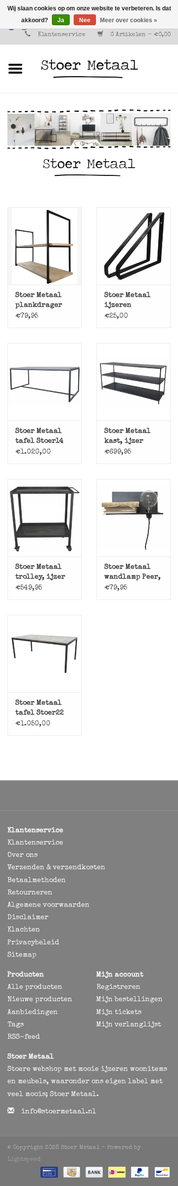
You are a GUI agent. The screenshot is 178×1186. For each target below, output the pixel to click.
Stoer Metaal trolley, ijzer (40, 572)
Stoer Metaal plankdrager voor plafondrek (38, 301)
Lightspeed (24, 1160)
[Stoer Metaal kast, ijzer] (133, 382)
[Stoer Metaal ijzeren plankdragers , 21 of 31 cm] (133, 246)
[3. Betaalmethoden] (48, 1172)
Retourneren (29, 893)
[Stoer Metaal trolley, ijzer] (44, 517)
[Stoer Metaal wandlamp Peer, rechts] (133, 517)
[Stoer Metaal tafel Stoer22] (44, 653)
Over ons (22, 855)
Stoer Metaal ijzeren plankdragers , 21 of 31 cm (131, 301)
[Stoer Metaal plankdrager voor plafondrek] (44, 246)
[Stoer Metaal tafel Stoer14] (44, 382)
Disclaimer (27, 917)
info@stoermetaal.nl (58, 1111)
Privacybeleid (33, 942)
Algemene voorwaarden (48, 905)
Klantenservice (62, 35)
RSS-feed (23, 1037)
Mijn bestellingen (129, 999)
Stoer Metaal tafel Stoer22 (39, 708)
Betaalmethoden (36, 880)
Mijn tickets (118, 1012)
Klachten (23, 930)
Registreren (118, 987)
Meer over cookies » (128, 20)
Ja (60, 20)
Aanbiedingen (32, 1012)
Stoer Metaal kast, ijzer (127, 436)
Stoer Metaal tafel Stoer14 (39, 436)
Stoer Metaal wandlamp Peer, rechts (132, 573)
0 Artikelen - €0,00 (139, 35)
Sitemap (22, 955)
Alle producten (34, 987)
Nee (84, 20)
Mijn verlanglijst (128, 1024)
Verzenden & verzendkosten (56, 867)
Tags (15, 1024)
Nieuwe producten (39, 999)
